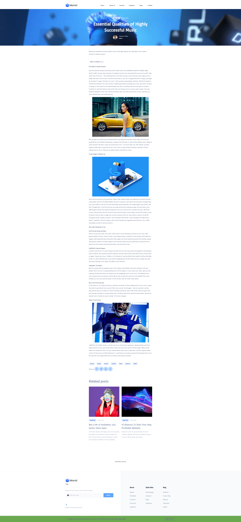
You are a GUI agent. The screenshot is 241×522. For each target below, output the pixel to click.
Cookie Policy (122, 519)
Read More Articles (120, 461)
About (132, 492)
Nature (165, 499)
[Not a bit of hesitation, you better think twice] (104, 402)
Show (101, 61)
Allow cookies (169, 519)
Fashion (166, 492)
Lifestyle (166, 503)
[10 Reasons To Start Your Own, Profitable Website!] (137, 402)
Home (102, 5)
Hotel (165, 507)
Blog (141, 5)
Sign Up (108, 495)
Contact (150, 5)
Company (131, 5)
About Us (112, 5)
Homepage (150, 492)
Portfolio (133, 496)
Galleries (133, 507)
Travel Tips (167, 496)
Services (121, 5)
